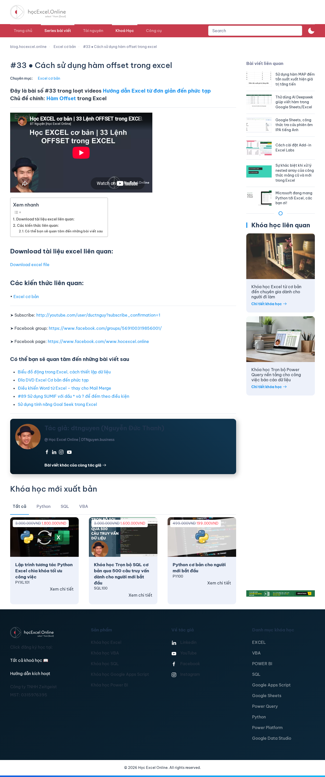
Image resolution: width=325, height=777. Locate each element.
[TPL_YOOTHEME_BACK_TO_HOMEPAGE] (42, 12)
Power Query (265, 706)
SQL (256, 674)
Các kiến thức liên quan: (38, 225)
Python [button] (44, 506)
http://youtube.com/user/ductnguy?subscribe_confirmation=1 (98, 315)
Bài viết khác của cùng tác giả (72, 465)
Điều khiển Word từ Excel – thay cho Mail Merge (64, 388)
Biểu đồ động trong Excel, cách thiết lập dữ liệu (64, 371)
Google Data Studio (271, 738)
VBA (256, 652)
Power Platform (267, 727)
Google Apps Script (271, 684)
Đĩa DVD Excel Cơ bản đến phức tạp (53, 380)
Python (259, 716)
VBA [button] (83, 506)
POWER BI (262, 663)
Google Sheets (266, 695)
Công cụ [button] (154, 30)
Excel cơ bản (49, 78)
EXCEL (259, 642)
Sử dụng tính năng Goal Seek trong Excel (57, 404)
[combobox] (255, 31)
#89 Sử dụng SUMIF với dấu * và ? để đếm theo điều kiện (73, 396)
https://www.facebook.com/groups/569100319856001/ (105, 328)
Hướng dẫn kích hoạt (30, 673)
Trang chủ (23, 30)
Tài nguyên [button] (93, 30)
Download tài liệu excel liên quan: (45, 219)
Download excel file (30, 264)
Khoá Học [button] (125, 30)
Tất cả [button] (19, 506)
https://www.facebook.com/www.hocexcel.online (98, 341)
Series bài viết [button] (57, 30)
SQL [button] (65, 506)
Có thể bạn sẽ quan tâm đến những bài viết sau (64, 231)
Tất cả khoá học (29, 660)
